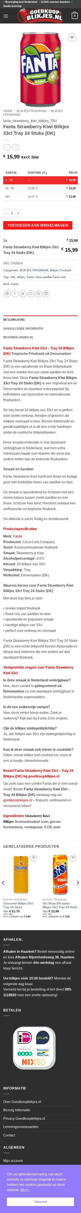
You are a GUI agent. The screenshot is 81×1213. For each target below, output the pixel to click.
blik (13, 277)
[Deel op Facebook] (15, 293)
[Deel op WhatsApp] (7, 293)
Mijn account (13, 1161)
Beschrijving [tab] (14, 319)
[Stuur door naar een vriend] (30, 293)
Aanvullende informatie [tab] (23, 328)
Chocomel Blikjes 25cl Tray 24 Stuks (18, 905)
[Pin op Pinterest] (38, 293)
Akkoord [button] (40, 1201)
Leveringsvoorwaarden (20, 1127)
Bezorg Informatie (16, 1110)
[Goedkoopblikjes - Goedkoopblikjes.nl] (40, 15)
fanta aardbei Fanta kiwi (50, 277)
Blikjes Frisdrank (60, 270)
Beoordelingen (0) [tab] (18, 337)
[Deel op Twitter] (22, 293)
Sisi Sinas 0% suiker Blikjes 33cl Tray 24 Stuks (60, 905)
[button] (5, 16)
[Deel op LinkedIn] (46, 293)
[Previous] (3, 891)
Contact (9, 1135)
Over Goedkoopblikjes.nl (22, 1102)
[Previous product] (15, 147)
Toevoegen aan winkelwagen (38, 225)
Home (7, 111)
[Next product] (7, 147)
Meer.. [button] (25, 1190)
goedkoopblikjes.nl (17, 800)
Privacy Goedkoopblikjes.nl (24, 1118)
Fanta (30, 277)
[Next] (77, 891)
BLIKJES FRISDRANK (32, 111)
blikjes (21, 277)
